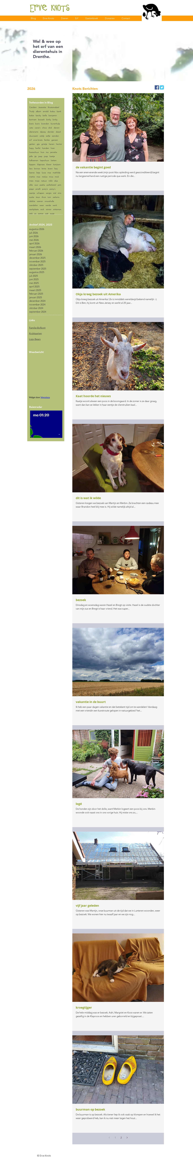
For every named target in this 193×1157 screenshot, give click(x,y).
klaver (48, 164)
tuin (49, 197)
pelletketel (51, 185)
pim (59, 185)
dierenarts (33, 132)
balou (52, 111)
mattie (32, 177)
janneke (53, 152)
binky (48, 119)
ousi (36, 185)
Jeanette (42, 107)
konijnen (57, 164)
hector (59, 144)
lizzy (56, 168)
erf (30, 140)
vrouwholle (49, 201)
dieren (56, 128)
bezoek (41, 119)
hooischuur (34, 152)
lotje (38, 172)
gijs (38, 144)
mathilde (56, 172)
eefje (48, 136)
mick (57, 177)
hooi (53, 148)
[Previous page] (109, 1137)
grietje (44, 144)
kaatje (52, 156)
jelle (31, 156)
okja (56, 181)
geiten (32, 144)
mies (31, 181)
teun (38, 197)
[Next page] (127, 1137)
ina (47, 152)
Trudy (31, 111)
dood (58, 132)
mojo (37, 181)
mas (49, 172)
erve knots (38, 140)
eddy (42, 136)
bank (59, 111)
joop (46, 156)
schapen (40, 193)
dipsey (43, 132)
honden (45, 148)
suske (31, 197)
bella (45, 115)
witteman (57, 209)
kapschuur (44, 160)
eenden (55, 136)
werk (55, 205)
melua (44, 177)
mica (51, 177)
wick (42, 209)
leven (50, 168)
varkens (56, 197)
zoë (46, 213)
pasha (42, 185)
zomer (41, 213)
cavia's (37, 128)
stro (59, 193)
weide (48, 205)
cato (31, 128)
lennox (37, 168)
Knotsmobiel (53, 107)
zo (35, 213)
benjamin (53, 115)
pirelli (38, 189)
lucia (44, 172)
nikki (51, 181)
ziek (31, 213)
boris (31, 123)
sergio (48, 193)
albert (38, 111)
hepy (31, 148)
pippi (31, 189)
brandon (45, 123)
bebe (31, 115)
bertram (32, 119)
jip (35, 156)
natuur (44, 181)
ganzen (54, 140)
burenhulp (55, 123)
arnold (45, 111)
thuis (44, 197)
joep (40, 156)
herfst (37, 148)
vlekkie (32, 201)
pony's (45, 189)
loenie (32, 172)
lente (44, 168)
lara (30, 168)
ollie (31, 185)
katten (54, 160)
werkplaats (34, 209)
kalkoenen (33, 160)
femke (47, 140)
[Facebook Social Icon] (157, 87)
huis (42, 152)
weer (42, 205)
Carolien (33, 107)
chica (44, 128)
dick (50, 128)
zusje (52, 213)
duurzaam (33, 136)
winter (48, 209)
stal (54, 193)
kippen (32, 164)
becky (38, 115)
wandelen (33, 205)
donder (50, 132)
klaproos (41, 164)
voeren (40, 201)
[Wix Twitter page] (162, 87)
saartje (32, 193)
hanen (51, 144)
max (38, 177)
